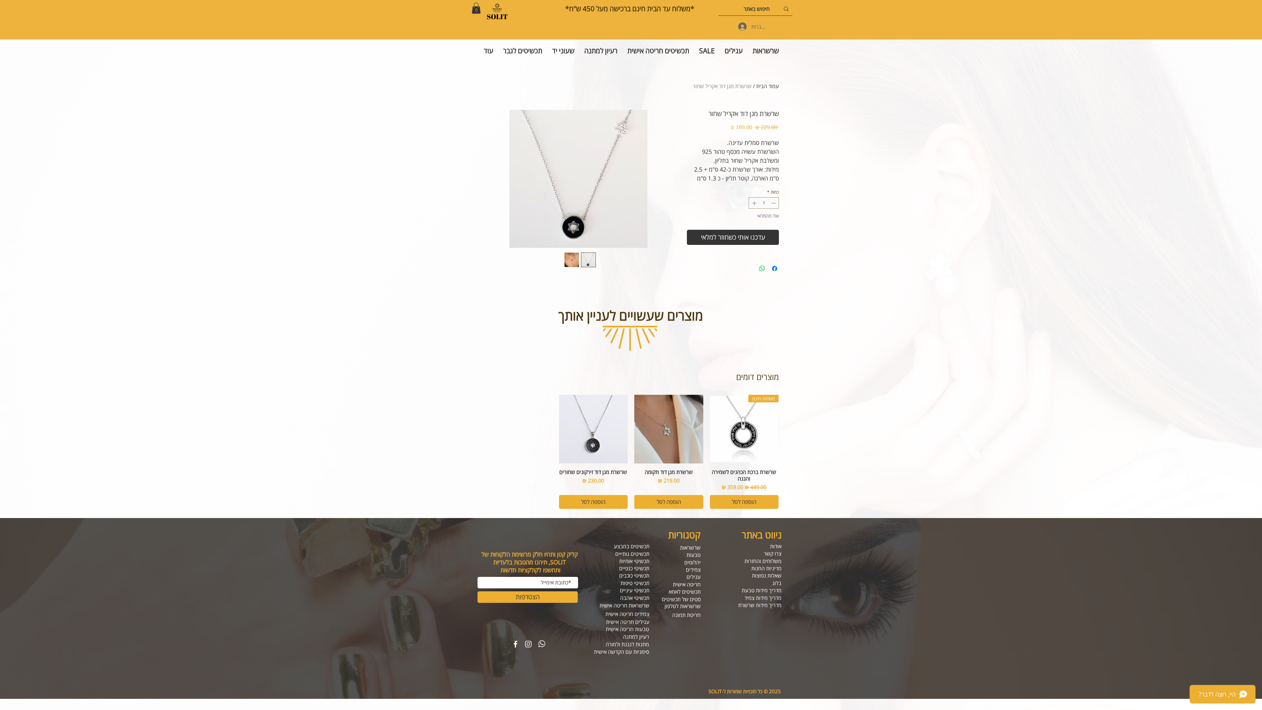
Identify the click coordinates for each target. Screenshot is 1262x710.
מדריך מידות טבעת (762, 590)
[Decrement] (774, 203)
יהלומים (692, 562)
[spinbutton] (764, 203)
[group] (631, 451)
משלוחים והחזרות (763, 561)
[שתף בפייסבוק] (775, 268)
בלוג (777, 583)
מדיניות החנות (766, 568)
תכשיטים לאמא (685, 591)
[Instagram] (528, 644)
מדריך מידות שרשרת (760, 605)
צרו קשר (773, 553)
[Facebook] (515, 644)
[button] (476, 8)
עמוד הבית (767, 86)
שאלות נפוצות (767, 575)
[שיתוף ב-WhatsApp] (762, 268)
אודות (776, 546)
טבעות (694, 554)
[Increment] (754, 203)
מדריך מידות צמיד (763, 598)
